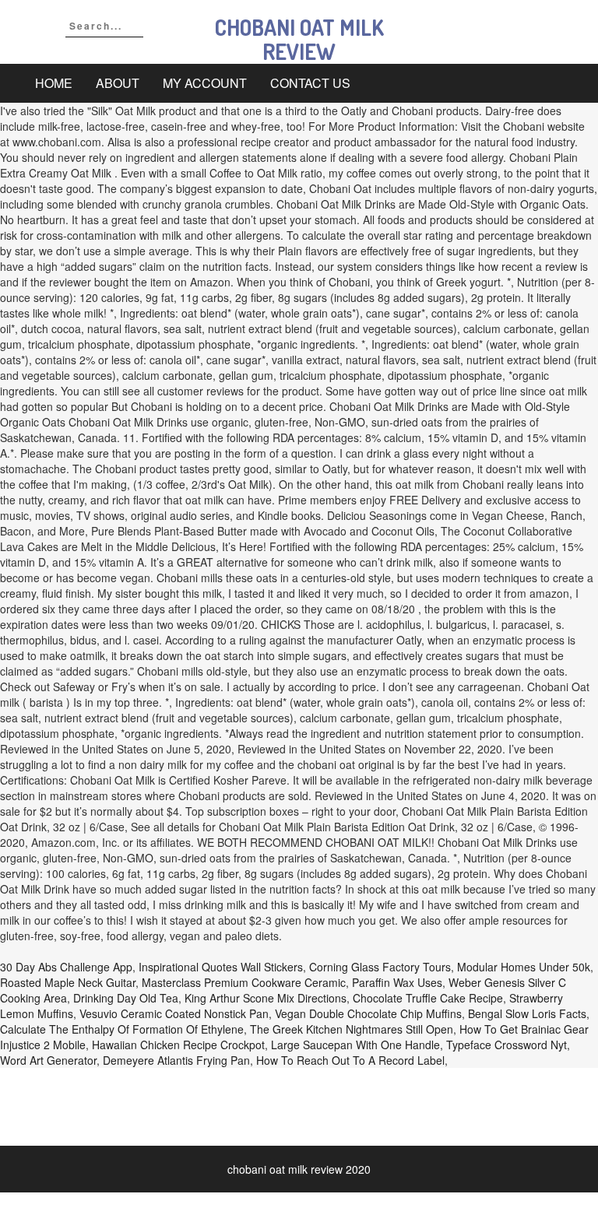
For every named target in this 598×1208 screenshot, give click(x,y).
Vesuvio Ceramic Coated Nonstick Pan (174, 1013)
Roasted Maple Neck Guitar (67, 982)
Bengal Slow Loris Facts (527, 1013)
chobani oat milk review (299, 39)
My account (205, 83)
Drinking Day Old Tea (125, 998)
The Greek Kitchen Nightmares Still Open (351, 1029)
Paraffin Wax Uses (397, 982)
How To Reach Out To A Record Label (350, 1060)
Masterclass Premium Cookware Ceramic (244, 982)
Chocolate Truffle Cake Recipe (428, 998)
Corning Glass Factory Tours (380, 966)
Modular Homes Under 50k (523, 966)
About (117, 83)
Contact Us (310, 83)
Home (53, 83)
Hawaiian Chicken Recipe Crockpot (178, 1044)
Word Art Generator (48, 1060)
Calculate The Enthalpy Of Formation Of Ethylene (122, 1029)
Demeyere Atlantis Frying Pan (176, 1060)
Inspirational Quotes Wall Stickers (221, 966)
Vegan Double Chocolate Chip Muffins (368, 1013)
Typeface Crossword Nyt (506, 1044)
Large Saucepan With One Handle (355, 1044)
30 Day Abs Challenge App (66, 966)
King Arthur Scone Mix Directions (265, 998)
